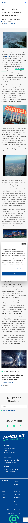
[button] (25, 2)
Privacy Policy (17, 509)
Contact (17, 491)
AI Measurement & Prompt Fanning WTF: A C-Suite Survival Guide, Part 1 (12, 377)
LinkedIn (17, 494)
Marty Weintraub (15, 19)
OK (14, 273)
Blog (3, 491)
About (16, 481)
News (3, 494)
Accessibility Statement (14, 513)
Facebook (17, 498)
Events (3, 498)
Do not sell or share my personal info (14, 278)
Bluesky (16, 505)
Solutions (4, 481)
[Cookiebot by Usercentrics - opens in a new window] (20, 244)
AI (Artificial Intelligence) (11, 371)
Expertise (17, 484)
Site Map (9, 509)
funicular (8, 56)
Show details (20, 268)
